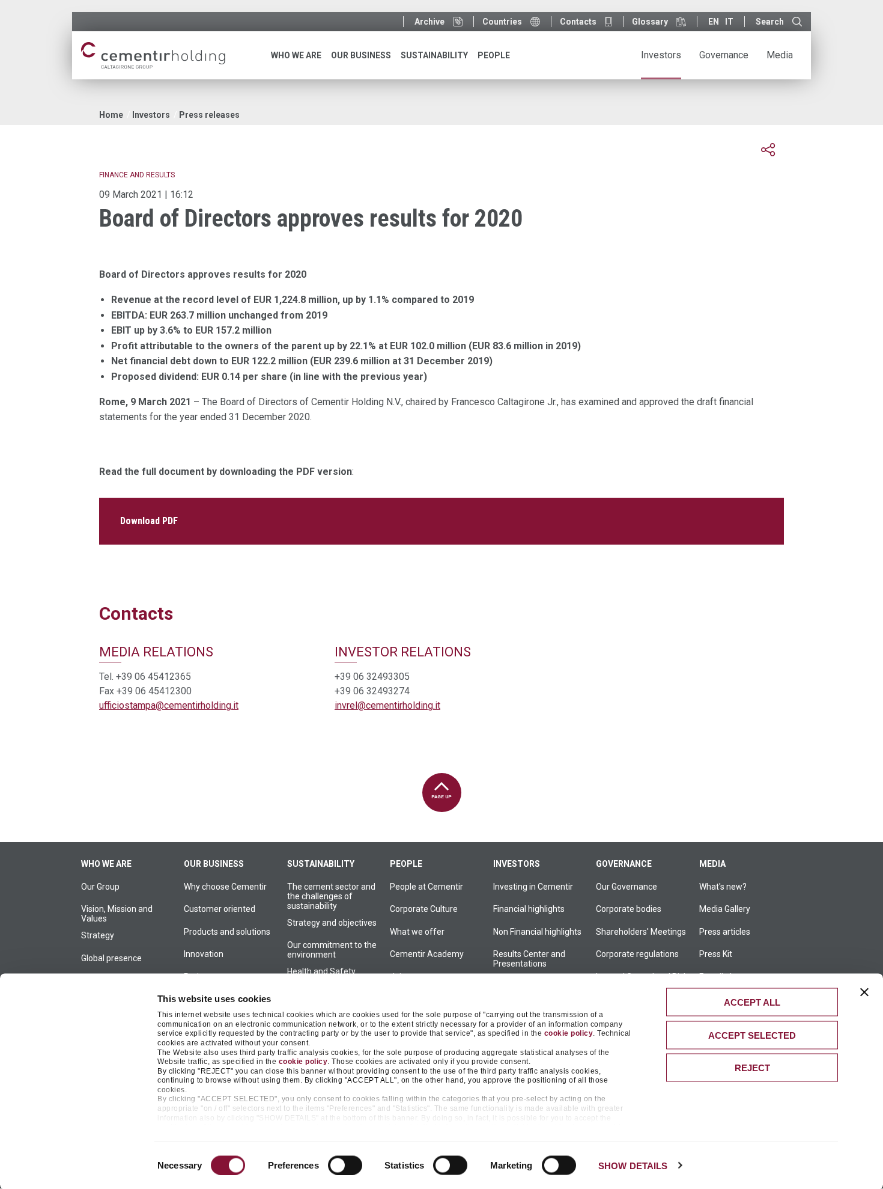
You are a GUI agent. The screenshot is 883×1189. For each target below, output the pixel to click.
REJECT (752, 1068)
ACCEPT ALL (752, 1002)
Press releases (209, 115)
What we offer (417, 932)
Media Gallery (724, 909)
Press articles (724, 932)
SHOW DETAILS (632, 1165)
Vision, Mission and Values (117, 913)
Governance (624, 864)
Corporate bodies (628, 909)
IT (729, 21)
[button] (768, 150)
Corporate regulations (637, 954)
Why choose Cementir (225, 886)
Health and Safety (321, 971)
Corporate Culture (424, 909)
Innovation (203, 954)
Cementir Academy (427, 954)
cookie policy (568, 1033)
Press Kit (715, 954)
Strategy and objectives (332, 923)
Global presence (111, 958)
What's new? (723, 886)
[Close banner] (864, 992)
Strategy (97, 935)
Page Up (441, 796)
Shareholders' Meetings (641, 932)
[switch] (345, 1165)
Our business (214, 864)
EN (713, 21)
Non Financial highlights (537, 932)
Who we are (106, 864)
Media (712, 864)
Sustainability (320, 864)
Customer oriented (219, 909)
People (406, 864)
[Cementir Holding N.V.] (153, 55)
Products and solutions (227, 932)
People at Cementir (426, 886)
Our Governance (626, 886)
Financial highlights (529, 909)
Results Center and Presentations (529, 958)
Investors (151, 115)
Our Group (100, 886)
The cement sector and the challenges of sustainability (331, 896)
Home (111, 115)
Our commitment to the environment (332, 949)
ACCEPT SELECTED (752, 1035)
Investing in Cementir (533, 886)
